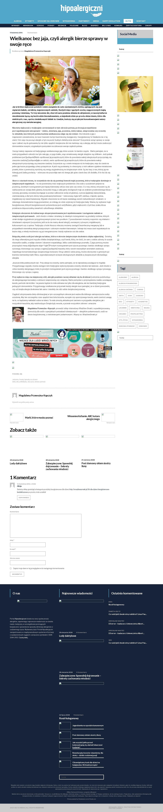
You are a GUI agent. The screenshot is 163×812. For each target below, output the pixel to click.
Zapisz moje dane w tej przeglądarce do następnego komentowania (38, 568)
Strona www (15, 558)
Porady (51, 25)
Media (96, 21)
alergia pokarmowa (128, 283)
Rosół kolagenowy (116, 604)
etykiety (130, 302)
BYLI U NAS (106, 25)
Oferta (120, 807)
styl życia (31, 382)
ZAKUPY (148, 25)
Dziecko (40, 25)
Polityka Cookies (115, 808)
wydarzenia (137, 320)
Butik (128, 21)
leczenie (122, 308)
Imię (12, 540)
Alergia (18, 21)
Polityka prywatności (132, 807)
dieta (14, 382)
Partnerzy (84, 21)
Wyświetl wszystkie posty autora (23, 402)
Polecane (74, 25)
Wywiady (15, 25)
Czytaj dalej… (24, 638)
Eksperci (94, 25)
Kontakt (141, 21)
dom (130, 296)
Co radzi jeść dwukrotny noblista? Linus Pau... (128, 614)
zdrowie (143, 326)
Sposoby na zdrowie (48, 21)
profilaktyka (23, 382)
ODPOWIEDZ (24, 497)
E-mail (13, 549)
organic (122, 314)
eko (17, 382)
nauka (147, 308)
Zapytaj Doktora (134, 25)
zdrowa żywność (39, 382)
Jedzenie (15, 379)
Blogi (84, 25)
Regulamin (113, 807)
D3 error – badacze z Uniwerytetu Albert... (127, 623)
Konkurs (118, 25)
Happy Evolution (111, 21)
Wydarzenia (69, 21)
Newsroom (28, 25)
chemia (140, 289)
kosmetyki (143, 302)
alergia (134, 277)
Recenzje (62, 25)
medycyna (135, 308)
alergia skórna (126, 289)
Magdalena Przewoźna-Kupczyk (37, 51)
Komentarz (14, 512)
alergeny (123, 277)
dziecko (139, 296)
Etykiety (29, 21)
